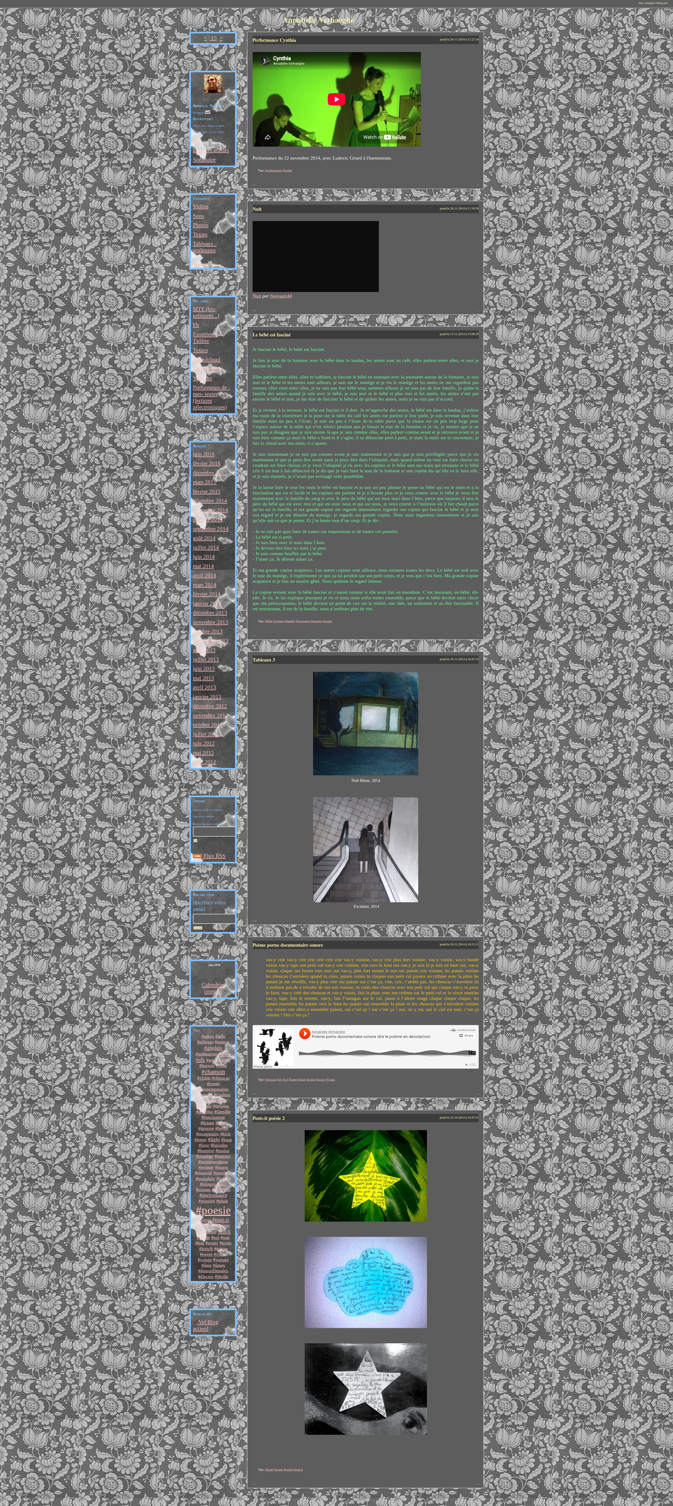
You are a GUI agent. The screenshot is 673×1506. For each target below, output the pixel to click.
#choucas (221, 1078)
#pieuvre (206, 1200)
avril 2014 (204, 575)
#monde (206, 1167)
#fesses (207, 1122)
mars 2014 (204, 585)
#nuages (208, 1184)
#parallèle (221, 1189)
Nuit (257, 296)
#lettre (201, 1139)
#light (214, 1139)
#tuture (221, 1248)
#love (204, 1145)
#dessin (204, 1106)
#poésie (287, 170)
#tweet (206, 1254)
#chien (204, 1078)
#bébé (221, 1065)
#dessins (221, 1106)
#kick (225, 1133)
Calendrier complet (213, 988)
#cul (212, 1100)
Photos (200, 225)
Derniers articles (211, 150)
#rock (224, 1231)
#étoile (221, 1276)
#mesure (223, 1156)
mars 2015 (204, 482)
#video (220, 1254)
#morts (221, 1167)
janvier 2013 (207, 697)
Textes (200, 234)
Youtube (202, 378)
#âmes (219, 1265)
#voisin (205, 1259)
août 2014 (204, 538)
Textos (200, 350)
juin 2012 (204, 743)
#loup (226, 1139)
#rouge (203, 1237)
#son (225, 1237)
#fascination (213, 1117)
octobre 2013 (208, 631)
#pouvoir (205, 1225)
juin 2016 (204, 454)
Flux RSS (214, 856)
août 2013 (204, 650)
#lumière (205, 1150)
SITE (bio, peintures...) (206, 312)
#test (199, 1243)
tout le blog (200, 264)
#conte (213, 1083)
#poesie (213, 1210)
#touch (206, 1248)
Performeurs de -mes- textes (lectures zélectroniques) (211, 397)
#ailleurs (205, 1041)
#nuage (223, 1178)
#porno (204, 1219)
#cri (203, 1100)
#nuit (222, 1184)
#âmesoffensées (213, 1270)
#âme (206, 1265)
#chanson (213, 1071)
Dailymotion (207, 369)
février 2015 (207, 491)
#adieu (207, 1036)
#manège (204, 1156)
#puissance (206, 1231)
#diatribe (204, 1111)
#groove (206, 1128)
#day (222, 1100)
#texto (225, 1243)
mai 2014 (203, 566)
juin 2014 (204, 557)
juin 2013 (204, 668)
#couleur (222, 1094)
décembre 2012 (210, 706)
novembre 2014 (210, 510)
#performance (213, 1195)
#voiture (221, 1259)
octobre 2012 (208, 724)
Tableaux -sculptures (205, 246)
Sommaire (204, 159)
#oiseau (203, 1189)
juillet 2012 (206, 734)
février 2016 (207, 463)
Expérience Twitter (205, 337)
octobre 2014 (208, 519)
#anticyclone (218, 1060)
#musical (203, 1172)
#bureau (207, 1065)
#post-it (220, 1219)
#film (221, 1122)
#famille (222, 1111)
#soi (215, 1237)
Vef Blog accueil (205, 1325)
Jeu (196, 141)
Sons (198, 216)
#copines (204, 1094)
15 (213, 38)
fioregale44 (281, 296)
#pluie (222, 1200)
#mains (222, 1150)
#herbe (221, 1128)
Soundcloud (206, 359)
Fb (196, 325)
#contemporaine (213, 1089)
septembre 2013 (210, 641)
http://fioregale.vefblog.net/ (653, 3)
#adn (220, 1036)
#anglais (213, 1048)
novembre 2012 (210, 715)
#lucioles (219, 1145)
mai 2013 (203, 678)
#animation (206, 1054)
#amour (222, 1041)
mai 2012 (203, 753)
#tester (212, 1243)
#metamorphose (213, 1161)
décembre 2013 (210, 612)
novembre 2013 (210, 622)
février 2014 (207, 594)
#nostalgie (205, 1178)
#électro (205, 1276)
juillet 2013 (206, 659)
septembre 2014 (210, 529)
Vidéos (200, 206)
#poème (222, 1225)
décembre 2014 (210, 501)
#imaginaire (207, 1133)
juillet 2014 (206, 547)
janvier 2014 (207, 603)
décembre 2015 (210, 473)
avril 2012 (204, 762)
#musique (222, 1172)
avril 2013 (204, 687)
